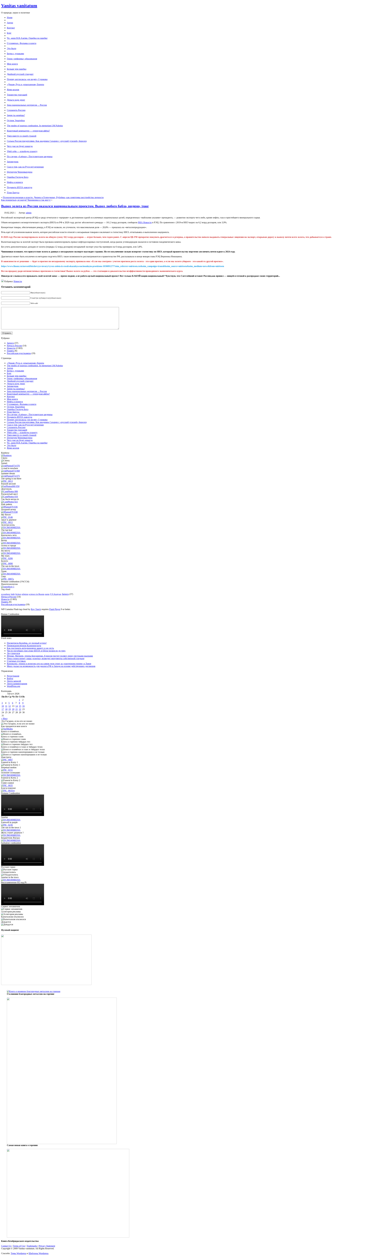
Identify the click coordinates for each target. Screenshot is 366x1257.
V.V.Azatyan (55, 594)
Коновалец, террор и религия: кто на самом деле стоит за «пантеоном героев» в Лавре (49, 663)
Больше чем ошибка (16, 376)
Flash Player (54, 609)
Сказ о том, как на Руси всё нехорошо (25, 425)
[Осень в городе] (10, 548)
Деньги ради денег (16, 383)
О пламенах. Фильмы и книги (21, 404)
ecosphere (5, 594)
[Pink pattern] (9, 507)
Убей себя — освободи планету (22, 432)
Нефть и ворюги (15, 401)
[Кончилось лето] (10, 538)
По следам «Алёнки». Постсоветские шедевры (29, 414)
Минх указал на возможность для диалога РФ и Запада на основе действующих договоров (51, 666)
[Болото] (7, 563)
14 (16, 706)
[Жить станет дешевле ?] (10, 835)
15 (20, 706)
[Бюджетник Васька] (10, 840)
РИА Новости (145, 222)
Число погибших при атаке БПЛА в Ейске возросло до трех (36, 651)
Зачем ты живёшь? (16, 389)
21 (16, 709)
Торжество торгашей (17, 430)
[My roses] (7, 558)
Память (10, 351)
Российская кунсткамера (19, 353)
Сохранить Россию (16, 427)
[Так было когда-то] (9, 502)
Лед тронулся (13, 653)
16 (23, 706)
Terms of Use (19, 1246)
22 (20, 709)
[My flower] (7, 517)
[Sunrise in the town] (10, 880)
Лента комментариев (17, 683)
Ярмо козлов (13, 448)
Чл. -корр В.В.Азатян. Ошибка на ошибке (27, 443)
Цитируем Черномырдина (19, 437)
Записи (10, 343)
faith (13, 594)
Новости (18, 281)
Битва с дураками (15, 371)
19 (9, 709)
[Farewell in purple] (7, 825)
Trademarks (32, 1246)
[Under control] (7, 785)
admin (28, 213)
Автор (10, 368)
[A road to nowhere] (10, 471)
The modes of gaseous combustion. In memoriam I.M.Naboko (35, 365)
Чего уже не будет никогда (20, 440)
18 (6, 709)
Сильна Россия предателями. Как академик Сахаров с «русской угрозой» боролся (46, 422)
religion (25, 594)
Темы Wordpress (18, 1253)
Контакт (11, 396)
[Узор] (7, 579)
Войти (10, 678)
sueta (47, 594)
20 (13, 709)
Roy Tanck (36, 609)
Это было (11, 445)
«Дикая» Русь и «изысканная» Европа (25, 363)
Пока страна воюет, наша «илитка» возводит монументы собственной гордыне (45, 658)
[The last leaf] (10, 532)
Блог (9, 373)
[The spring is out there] (7, 481)
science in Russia (36, 594)
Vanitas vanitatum (19, 5)
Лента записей (14, 681)
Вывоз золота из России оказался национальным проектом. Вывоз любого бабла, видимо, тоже (75, 206)
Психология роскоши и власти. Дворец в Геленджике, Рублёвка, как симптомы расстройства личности (53, 197)
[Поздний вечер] (9, 512)
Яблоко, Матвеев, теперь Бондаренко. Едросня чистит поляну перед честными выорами (50, 656)
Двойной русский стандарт (20, 381)
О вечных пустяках (16, 661)
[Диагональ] (9, 491)
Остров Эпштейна (16, 407)
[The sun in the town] (10, 568)
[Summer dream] (10, 476)
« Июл (4, 718)
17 (3, 709)
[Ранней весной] (10, 486)
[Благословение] (8, 790)
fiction (18, 594)
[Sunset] (10, 465)
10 (3, 706)
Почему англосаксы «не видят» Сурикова (27, 419)
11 (6, 706)
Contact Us (6, 1246)
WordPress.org (13, 686)
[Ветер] (10, 543)
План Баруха (13, 412)
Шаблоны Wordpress (38, 1253)
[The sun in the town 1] (10, 830)
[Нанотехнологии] (7, 586)
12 (9, 706)
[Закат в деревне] (7, 522)
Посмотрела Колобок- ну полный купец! (27, 643)
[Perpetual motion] (7, 770)
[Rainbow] (6, 455)
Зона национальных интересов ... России (27, 391)
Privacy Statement (47, 1246)
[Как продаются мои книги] (7, 729)
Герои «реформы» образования (22, 378)
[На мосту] (10, 553)
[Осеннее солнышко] (10, 775)
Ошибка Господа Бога (17, 409)
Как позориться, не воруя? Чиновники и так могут (26, 200)
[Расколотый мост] (9, 496)
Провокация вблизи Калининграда (24, 645)
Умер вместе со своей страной (21, 435)
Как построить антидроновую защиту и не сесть (30, 648)
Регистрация (13, 676)
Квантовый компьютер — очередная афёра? (28, 394)
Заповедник (12, 386)
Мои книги (12, 399)
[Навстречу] (7, 759)
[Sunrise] (10, 820)
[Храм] (10, 574)
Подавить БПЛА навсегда (19, 417)
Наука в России (14, 345)
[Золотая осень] (10, 527)
